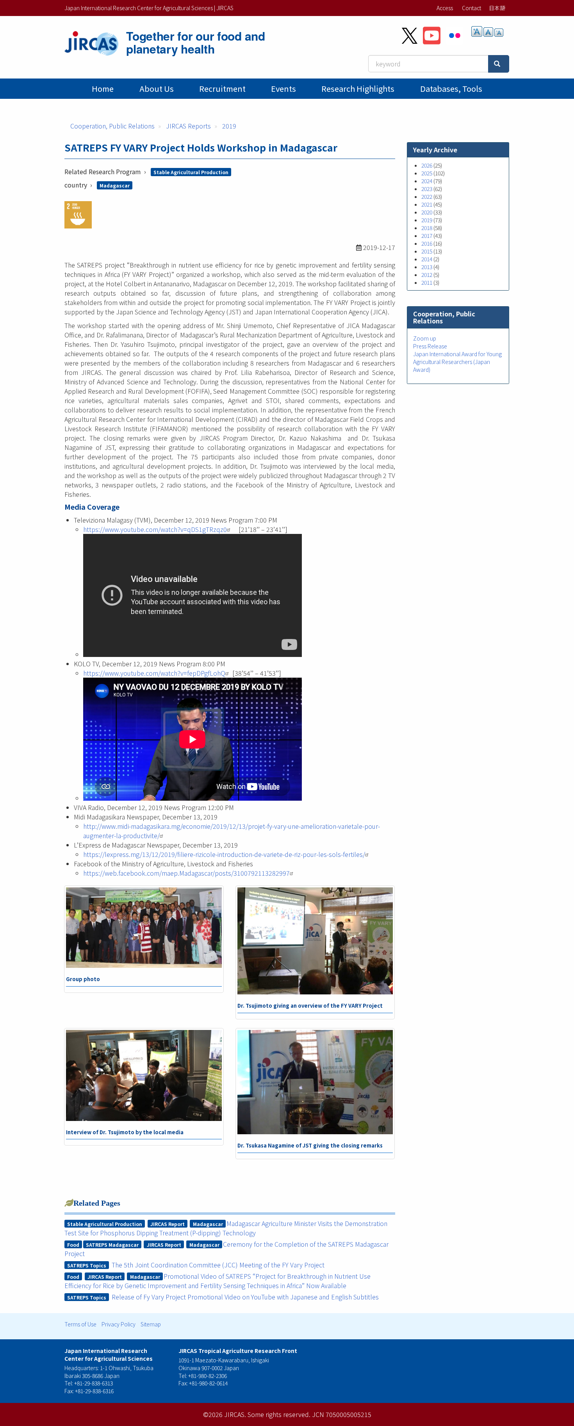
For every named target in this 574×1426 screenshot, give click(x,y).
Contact (471, 8)
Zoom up (424, 338)
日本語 (497, 8)
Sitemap (151, 1324)
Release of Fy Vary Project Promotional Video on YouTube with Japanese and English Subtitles (245, 1296)
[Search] (498, 64)
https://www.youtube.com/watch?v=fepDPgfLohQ (154, 673)
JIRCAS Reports (188, 125)
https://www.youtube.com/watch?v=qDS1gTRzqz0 (155, 529)
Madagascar (115, 185)
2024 (426, 181)
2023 (426, 189)
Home (103, 88)
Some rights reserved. (279, 1414)
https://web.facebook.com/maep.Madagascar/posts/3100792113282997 (186, 873)
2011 (426, 282)
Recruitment (222, 88)
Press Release (430, 346)
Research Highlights (357, 88)
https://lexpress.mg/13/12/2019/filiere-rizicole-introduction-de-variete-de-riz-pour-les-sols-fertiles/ (224, 854)
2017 (426, 235)
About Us (156, 88)
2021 (426, 204)
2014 (426, 259)
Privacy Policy (118, 1324)
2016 (426, 243)
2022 (426, 196)
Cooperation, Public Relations (112, 125)
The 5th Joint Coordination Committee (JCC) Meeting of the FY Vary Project (218, 1264)
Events (283, 88)
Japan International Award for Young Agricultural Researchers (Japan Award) (457, 361)
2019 (229, 125)
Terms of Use (80, 1324)
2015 (426, 251)
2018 (426, 228)
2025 (426, 173)
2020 (426, 212)
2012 (426, 274)
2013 (426, 267)
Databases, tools (451, 88)
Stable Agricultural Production (190, 172)
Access (445, 8)
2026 (426, 165)
